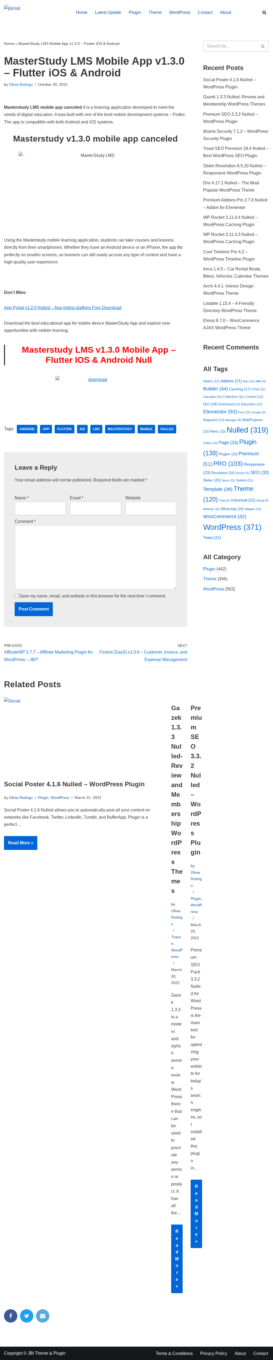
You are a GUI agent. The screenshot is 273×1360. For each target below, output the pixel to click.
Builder (215, 388)
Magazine (213, 420)
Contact (205, 12)
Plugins (228, 454)
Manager (233, 420)
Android (27, 429)
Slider (212, 480)
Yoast (212, 537)
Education (251, 404)
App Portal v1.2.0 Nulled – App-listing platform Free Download (62, 307)
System (244, 480)
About (225, 12)
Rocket (242, 473)
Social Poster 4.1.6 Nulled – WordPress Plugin (74, 784)
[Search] (264, 12)
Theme (155, 12)
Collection (233, 396)
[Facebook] (10, 1316)
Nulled (167, 429)
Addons (231, 381)
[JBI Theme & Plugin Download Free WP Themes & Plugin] (35, 12)
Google (258, 412)
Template (217, 489)
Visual (262, 500)
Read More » (18, 845)
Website (133, 498)
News (218, 431)
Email (76, 498)
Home (81, 12)
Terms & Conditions (174, 1353)
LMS (96, 429)
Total (224, 500)
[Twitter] (26, 1316)
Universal (243, 500)
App (46, 429)
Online (210, 443)
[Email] (42, 1316)
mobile (146, 429)
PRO (228, 463)
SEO (259, 472)
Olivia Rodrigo (21, 84)
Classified (212, 396)
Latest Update (108, 12)
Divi (210, 404)
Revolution (222, 473)
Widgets (253, 509)
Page (228, 442)
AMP (260, 381)
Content (254, 397)
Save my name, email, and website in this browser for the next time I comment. (92, 596)
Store (228, 480)
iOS (82, 429)
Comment (25, 521)
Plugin (135, 12)
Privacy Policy (213, 1353)
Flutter (64, 429)
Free (244, 412)
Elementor (220, 411)
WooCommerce (224, 516)
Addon (211, 381)
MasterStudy (120, 429)
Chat (259, 389)
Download (229, 404)
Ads (248, 381)
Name (22, 498)
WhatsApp (232, 509)
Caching (240, 389)
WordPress (179, 12)
